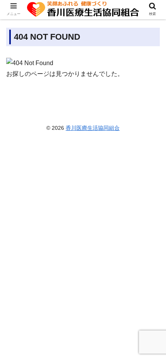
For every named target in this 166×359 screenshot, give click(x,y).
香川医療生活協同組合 (93, 128)
